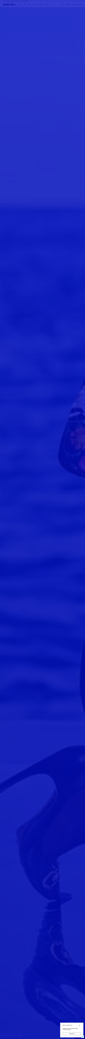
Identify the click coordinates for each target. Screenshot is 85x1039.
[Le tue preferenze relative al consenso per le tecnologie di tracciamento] (82, 1036)
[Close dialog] (79, 1025)
